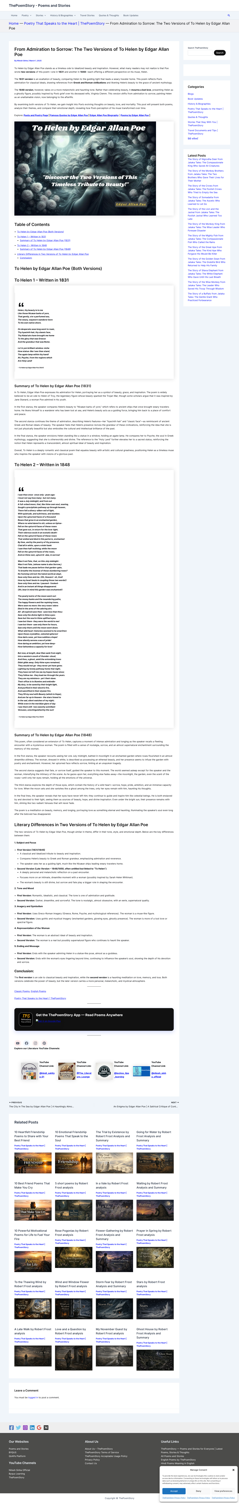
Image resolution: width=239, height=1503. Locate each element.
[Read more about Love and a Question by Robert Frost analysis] (73, 1357)
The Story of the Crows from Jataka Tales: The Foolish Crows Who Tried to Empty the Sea (205, 274)
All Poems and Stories (172, 1456)
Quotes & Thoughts (109, 15)
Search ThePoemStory (198, 48)
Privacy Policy (92, 1459)
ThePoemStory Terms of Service (102, 1452)
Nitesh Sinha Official (19, 1470)
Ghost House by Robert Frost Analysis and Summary (152, 1333)
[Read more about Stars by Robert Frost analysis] (155, 1308)
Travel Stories (87, 15)
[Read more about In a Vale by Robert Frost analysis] (114, 1210)
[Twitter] (18, 1427)
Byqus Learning (17, 1473)
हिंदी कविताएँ (193, 224)
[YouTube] (17, 1043)
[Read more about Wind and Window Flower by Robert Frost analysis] (73, 1308)
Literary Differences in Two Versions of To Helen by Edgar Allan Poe (53, 254)
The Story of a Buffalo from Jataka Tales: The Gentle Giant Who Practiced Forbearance (206, 382)
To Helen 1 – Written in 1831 (31, 236)
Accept (174, 1491)
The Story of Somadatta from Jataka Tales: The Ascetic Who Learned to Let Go (204, 286)
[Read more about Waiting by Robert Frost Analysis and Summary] (155, 1210)
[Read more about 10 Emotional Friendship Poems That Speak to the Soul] (73, 1162)
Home (14, 15)
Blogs (191, 179)
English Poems (38, 991)
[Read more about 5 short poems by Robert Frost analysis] (73, 1210)
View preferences (223, 1491)
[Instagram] (35, 1043)
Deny (198, 1491)
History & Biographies (61, 15)
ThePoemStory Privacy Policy (174, 1498)
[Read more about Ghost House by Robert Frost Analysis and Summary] (155, 1360)
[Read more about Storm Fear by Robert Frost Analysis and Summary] (114, 1308)
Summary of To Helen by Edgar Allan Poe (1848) (45, 249)
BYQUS (12, 1452)
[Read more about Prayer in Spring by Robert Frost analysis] (155, 1257)
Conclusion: (26, 257)
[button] (233, 1470)
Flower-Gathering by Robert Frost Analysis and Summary (114, 1235)
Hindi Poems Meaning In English (177, 1463)
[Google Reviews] (39, 1427)
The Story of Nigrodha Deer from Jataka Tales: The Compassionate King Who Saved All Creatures (205, 248)
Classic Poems (22, 991)
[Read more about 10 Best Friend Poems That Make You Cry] (33, 1210)
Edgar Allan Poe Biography (104, 115)
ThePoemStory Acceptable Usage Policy (106, 1456)
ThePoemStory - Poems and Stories (39, 5)
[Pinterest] (44, 1043)
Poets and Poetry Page (36, 115)
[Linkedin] (32, 1427)
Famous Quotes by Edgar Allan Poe (69, 115)
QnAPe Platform (17, 1456)
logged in (33, 1397)
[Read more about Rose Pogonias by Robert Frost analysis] (73, 1257)
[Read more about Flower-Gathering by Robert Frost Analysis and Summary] (114, 1261)
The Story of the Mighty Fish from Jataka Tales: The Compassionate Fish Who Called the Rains (205, 324)
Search (220, 52)
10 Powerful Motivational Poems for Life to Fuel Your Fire (32, 1235)
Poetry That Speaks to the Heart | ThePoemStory (64, 23)
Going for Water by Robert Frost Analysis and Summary (154, 1136)
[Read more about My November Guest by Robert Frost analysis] (114, 1355)
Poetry (25, 15)
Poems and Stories (18, 1448)
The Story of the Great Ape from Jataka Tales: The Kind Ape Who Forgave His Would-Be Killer (205, 336)
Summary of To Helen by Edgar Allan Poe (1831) (45, 240)
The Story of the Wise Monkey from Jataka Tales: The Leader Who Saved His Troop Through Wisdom (206, 371)
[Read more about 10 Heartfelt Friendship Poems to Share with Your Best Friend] (33, 1162)
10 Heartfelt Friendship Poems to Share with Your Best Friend (31, 1136)
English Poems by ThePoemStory (178, 1459)
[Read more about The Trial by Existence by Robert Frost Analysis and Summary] (114, 1162)
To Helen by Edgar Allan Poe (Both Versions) (40, 231)
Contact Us (91, 1463)
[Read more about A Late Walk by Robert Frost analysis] (33, 1355)
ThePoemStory (16, 1477)
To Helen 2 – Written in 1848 (32, 245)
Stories (39, 15)
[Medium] (46, 1427)
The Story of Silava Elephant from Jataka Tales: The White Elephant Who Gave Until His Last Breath (205, 359)
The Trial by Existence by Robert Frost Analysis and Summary (113, 1136)
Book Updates (130, 15)
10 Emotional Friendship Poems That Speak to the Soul (71, 1136)
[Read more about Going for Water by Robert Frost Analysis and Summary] (155, 1162)
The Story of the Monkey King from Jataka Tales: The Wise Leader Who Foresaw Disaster (206, 313)
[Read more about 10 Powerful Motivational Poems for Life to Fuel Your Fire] (33, 1261)
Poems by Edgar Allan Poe (135, 115)
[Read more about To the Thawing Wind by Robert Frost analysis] (33, 1308)
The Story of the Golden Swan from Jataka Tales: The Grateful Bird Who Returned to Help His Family (206, 348)
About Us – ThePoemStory (99, 1448)
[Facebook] (26, 1043)
